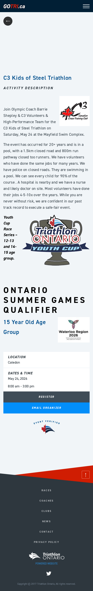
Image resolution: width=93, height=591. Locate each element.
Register (46, 397)
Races (46, 490)
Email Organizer (46, 408)
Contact (46, 531)
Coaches (46, 500)
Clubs (46, 511)
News (46, 521)
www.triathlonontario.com (47, 455)
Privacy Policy (46, 542)
